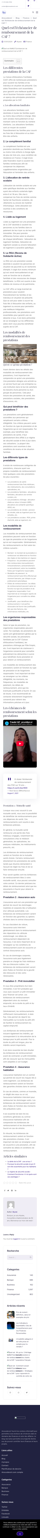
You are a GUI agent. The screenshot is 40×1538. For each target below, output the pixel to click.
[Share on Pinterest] (12, 1190)
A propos (5, 1462)
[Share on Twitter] (8, 1190)
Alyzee (19, 42)
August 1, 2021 (12, 793)
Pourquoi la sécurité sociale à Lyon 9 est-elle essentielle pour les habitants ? (21, 1166)
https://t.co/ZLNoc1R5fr (17, 788)
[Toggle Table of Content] (17, 61)
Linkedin (5, 1517)
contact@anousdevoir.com (10, 6)
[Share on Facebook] (4, 1190)
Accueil (5, 1455)
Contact (5, 1465)
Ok (20, 1534)
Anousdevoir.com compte (12, 1472)
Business (11, 1285)
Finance (29, 41)
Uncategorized (13, 1294)
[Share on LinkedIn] (15, 1190)
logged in (16, 1239)
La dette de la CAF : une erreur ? (19, 1161)
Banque (10, 1280)
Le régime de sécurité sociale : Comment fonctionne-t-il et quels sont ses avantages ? (21, 1174)
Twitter (4, 1507)
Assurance (11, 1275)
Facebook (6, 1514)
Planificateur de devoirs (11, 1469)
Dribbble (5, 1510)
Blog (3, 1459)
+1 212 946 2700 (7, 2)
